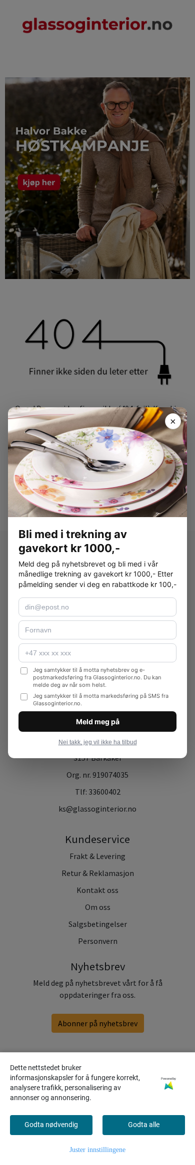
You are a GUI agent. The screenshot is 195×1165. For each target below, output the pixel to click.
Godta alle (144, 1125)
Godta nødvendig (51, 1125)
